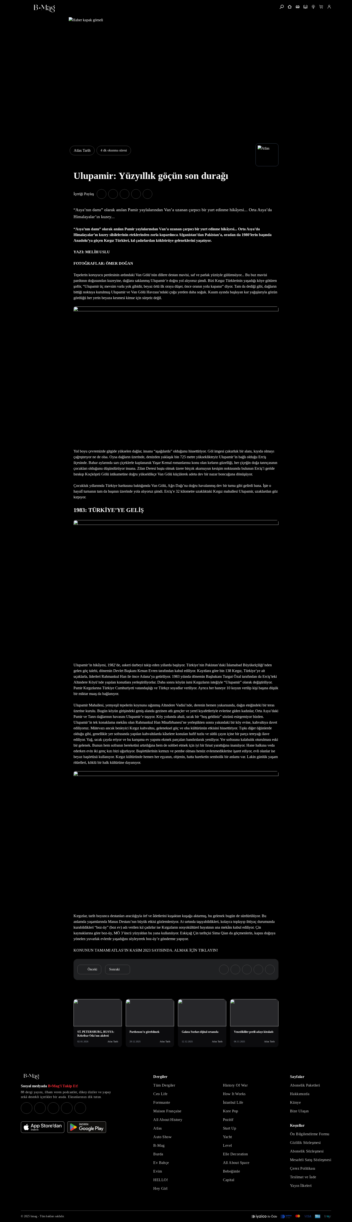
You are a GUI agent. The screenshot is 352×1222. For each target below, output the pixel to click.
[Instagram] (26, 1108)
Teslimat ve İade (303, 1177)
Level (227, 1145)
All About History (167, 1120)
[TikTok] (80, 1108)
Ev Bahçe (161, 1163)
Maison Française (167, 1111)
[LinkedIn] (67, 1108)
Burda (158, 1154)
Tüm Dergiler (164, 1085)
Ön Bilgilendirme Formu (309, 1134)
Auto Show (162, 1137)
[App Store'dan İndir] (42, 1127)
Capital (228, 1180)
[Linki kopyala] (147, 194)
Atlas (157, 1128)
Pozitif (228, 1120)
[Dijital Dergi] (305, 7)
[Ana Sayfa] (31, 1076)
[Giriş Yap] (329, 7)
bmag (34, 1216)
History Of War (235, 1085)
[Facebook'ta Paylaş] (101, 194)
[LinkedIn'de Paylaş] (136, 194)
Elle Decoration (235, 1154)
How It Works (234, 1094)
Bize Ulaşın (299, 1111)
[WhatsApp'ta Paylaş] (124, 194)
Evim (157, 1171)
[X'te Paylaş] (113, 194)
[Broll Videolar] (313, 7)
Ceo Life (160, 1094)
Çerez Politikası (302, 1168)
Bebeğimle (231, 1171)
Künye (295, 1102)
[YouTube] (40, 1108)
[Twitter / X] (53, 1108)
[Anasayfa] (290, 7)
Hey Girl (160, 1188)
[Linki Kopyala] (270, 969)
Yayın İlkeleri (301, 1186)
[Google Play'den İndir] (86, 1127)
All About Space (236, 1163)
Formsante (161, 1102)
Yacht (227, 1137)
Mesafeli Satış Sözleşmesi (310, 1160)
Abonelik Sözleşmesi (307, 1151)
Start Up (229, 1128)
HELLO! (160, 1180)
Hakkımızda (299, 1094)
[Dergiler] (297, 7)
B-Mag (159, 1145)
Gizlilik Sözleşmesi (305, 1143)
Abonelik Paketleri (305, 1085)
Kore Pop (230, 1111)
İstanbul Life (233, 1102)
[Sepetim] (321, 7)
